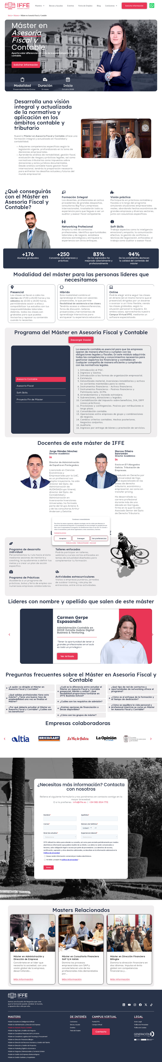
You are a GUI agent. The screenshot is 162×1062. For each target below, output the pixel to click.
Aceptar (62, 538)
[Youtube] (129, 1004)
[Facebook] (140, 1004)
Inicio (10, 15)
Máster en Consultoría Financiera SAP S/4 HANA (23, 1034)
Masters (38, 6)
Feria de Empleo (85, 6)
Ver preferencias (99, 538)
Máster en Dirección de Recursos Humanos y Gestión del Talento (29, 1042)
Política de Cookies (71, 543)
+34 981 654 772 (98, 802)
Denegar (81, 538)
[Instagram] (135, 1004)
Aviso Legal (93, 543)
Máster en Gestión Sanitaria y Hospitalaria (21, 1057)
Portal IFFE (96, 1022)
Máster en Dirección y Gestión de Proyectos (22, 1045)
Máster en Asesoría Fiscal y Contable (20, 1028)
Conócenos (110, 6)
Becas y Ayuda (75, 1025)
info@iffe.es (79, 802)
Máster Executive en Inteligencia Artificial (21, 1022)
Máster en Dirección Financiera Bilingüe (20, 1040)
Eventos (70, 6)
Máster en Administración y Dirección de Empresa (24, 1025)
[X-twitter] (146, 1004)
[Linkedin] (124, 1004)
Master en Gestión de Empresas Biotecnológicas (23, 1054)
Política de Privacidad (82, 543)
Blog (99, 6)
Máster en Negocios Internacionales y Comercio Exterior (26, 1051)
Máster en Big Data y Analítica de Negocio (22, 1031)
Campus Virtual (97, 1025)
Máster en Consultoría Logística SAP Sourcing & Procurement (27, 1037)
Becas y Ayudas (56, 6)
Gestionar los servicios (60, 533)
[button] (116, 138)
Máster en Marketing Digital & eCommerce (22, 1048)
